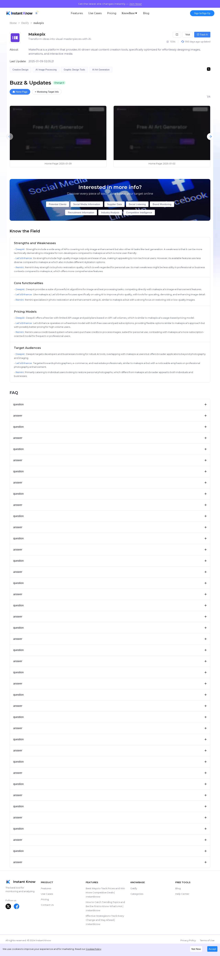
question (110, 404)
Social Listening (137, 204)
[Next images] (210, 136)
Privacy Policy (188, 940)
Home (13, 23)
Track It (203, 34)
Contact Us (47, 904)
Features (46, 888)
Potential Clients (57, 204)
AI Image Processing (46, 69)
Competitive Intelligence (139, 212)
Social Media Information (86, 204)
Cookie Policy (93, 949)
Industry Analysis (110, 212)
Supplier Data (114, 204)
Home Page (21, 92)
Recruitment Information (81, 212)
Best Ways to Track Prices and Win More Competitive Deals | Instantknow (105, 892)
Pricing (45, 899)
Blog (178, 888)
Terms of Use (207, 940)
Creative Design (20, 69)
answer (110, 415)
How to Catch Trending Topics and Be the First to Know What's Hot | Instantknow (105, 906)
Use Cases (47, 893)
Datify (25, 23)
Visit (187, 34)
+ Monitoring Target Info (47, 92)
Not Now (196, 949)
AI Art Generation (100, 69)
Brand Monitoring (162, 204)
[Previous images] (9, 136)
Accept (212, 949)
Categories (136, 893)
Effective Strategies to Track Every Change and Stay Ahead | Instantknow (105, 919)
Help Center (182, 893)
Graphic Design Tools (74, 69)
